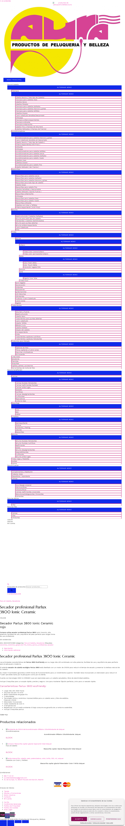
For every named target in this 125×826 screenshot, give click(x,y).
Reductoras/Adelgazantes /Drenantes (29, 494)
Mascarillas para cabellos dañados (28, 178)
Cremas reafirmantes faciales (26, 385)
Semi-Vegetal (20, 283)
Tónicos (18, 425)
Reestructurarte (21, 314)
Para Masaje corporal (23, 485)
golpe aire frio (21, 645)
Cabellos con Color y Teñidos (26, 205)
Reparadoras (20, 399)
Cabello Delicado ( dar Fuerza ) (27, 167)
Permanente (20, 354)
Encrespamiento (21, 332)
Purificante (19, 454)
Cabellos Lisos (20, 160)
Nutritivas (19, 392)
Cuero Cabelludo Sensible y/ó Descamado (31, 140)
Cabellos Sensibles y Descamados (28, 189)
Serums (14, 210)
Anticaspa (19, 118)
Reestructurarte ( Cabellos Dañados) (29, 216)
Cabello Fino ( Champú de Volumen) (29, 127)
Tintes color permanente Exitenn (35, 254)
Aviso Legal (109, 823)
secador (51, 645)
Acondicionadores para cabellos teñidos (30, 151)
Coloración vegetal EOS (32, 267)
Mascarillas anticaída (23, 203)
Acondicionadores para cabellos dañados (30, 156)
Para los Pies (12, 507)
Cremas (14, 376)
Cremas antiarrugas (22, 387)
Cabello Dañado (21, 328)
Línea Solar (16, 357)
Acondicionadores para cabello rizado (29, 158)
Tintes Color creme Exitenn (33, 252)
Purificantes (20, 396)
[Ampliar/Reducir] (3, 821)
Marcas (18, 238)
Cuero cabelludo (21, 321)
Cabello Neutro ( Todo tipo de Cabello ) (30, 142)
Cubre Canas (20, 301)
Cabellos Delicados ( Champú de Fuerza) (30, 129)
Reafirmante (20, 445)
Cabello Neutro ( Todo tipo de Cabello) (29, 97)
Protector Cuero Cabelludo (25, 298)
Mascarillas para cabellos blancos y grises (31, 180)
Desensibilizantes (21, 452)
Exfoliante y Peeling (22, 427)
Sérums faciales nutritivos (25, 443)
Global (17, 448)
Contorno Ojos (20, 401)
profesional (42, 645)
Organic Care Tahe (30, 278)
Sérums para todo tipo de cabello (28, 218)
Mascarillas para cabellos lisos (26, 198)
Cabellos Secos (21, 102)
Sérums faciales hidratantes (26, 441)
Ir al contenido (5, 1)
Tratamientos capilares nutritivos (27, 337)
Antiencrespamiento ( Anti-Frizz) (27, 207)
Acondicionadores (18, 131)
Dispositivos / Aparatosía (21, 476)
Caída (17, 334)
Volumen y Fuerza (22, 312)
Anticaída (19, 147)
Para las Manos (13, 498)
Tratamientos (17, 305)
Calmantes (19, 496)
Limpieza (15, 416)
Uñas (13, 505)
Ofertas (10, 521)
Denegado (96, 819)
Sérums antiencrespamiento (26, 225)
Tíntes (14, 232)
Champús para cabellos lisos (26, 100)
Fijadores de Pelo (21, 348)
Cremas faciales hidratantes (26, 383)
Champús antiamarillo (23, 124)
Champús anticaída (22, 122)
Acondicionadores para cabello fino (28, 165)
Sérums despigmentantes (25, 450)
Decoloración (20, 285)
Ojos (17, 412)
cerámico (11, 645)
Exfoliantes (16, 518)
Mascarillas (16, 169)
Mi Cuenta (11, 523)
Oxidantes (19, 287)
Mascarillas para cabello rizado (27, 201)
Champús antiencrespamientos (27, 120)
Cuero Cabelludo (21, 227)
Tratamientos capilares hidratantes (28, 339)
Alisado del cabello (22, 330)
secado (87, 681)
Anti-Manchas (20, 294)
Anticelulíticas (20, 490)
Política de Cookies (86, 823)
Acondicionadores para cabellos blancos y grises (33, 138)
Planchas (15, 361)
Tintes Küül (23, 280)
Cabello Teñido (21, 323)
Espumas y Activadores (24, 352)
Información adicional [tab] (12, 650)
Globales (18, 390)
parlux (34, 645)
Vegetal (18, 303)
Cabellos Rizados (21, 104)
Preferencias (113, 819)
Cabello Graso (20, 185)
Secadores (15, 359)
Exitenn (22, 245)
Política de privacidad (99, 823)
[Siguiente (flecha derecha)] (10, 824)
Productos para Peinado (21, 341)
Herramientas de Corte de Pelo (23, 368)
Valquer (22, 269)
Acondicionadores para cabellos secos (29, 153)
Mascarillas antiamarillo (24, 194)
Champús (15, 91)
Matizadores (20, 289)
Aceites (14, 461)
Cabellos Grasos (21, 113)
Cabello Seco (20, 316)
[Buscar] (11, 590)
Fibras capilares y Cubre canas (27, 350)
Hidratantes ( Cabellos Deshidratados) (29, 221)
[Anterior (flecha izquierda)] (3, 824)
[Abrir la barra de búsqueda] (8, 585)
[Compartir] (18, 821)
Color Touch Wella (30, 265)
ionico (29, 645)
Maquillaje (15, 403)
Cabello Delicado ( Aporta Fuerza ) (28, 192)
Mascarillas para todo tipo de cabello (29, 183)
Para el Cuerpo (13, 465)
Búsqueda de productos (16, 587)
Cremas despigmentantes (25, 394)
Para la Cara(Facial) (14, 370)
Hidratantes (19, 296)
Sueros (14, 463)
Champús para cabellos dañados (27, 106)
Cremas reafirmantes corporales (27, 492)
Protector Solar (17, 474)
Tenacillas (15, 363)
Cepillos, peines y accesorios (22, 366)
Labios (17, 414)
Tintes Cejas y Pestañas (20, 459)
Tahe (21, 272)
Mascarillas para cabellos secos (27, 176)
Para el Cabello (13, 84)
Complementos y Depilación (22, 472)
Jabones (18, 430)
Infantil (10, 520)
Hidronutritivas (21, 487)
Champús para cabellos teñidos (27, 111)
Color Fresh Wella (30, 263)
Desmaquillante (21, 423)
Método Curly (20, 325)
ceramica (3, 645)
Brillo (17, 230)
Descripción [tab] (8, 648)
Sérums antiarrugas (23, 457)
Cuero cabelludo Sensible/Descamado (29, 115)
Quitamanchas (20, 292)
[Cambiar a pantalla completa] (10, 821)
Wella (21, 256)
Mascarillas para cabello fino (26, 187)
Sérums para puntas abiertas (26, 223)
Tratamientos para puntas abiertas (28, 319)
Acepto (79, 819)
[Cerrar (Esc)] (25, 821)
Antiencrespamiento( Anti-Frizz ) (27, 144)
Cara (17, 410)
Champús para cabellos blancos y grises (30, 109)
